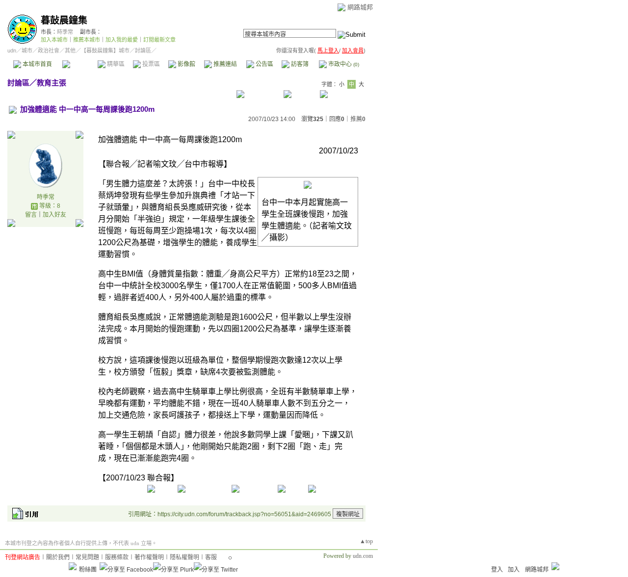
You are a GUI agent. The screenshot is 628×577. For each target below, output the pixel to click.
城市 (27, 50)
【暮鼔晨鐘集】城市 (105, 50)
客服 (211, 557)
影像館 (185, 64)
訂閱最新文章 (159, 40)
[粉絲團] (73, 566)
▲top (366, 541)
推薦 (358, 119)
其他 (70, 50)
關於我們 (58, 557)
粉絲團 (88, 569)
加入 (514, 569)
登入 (497, 569)
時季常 (65, 32)
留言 (31, 214)
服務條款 (117, 557)
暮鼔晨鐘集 (64, 20)
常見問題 (87, 557)
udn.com (363, 555)
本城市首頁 (36, 64)
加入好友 (54, 214)
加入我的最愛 (121, 40)
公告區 (263, 64)
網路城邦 (360, 7)
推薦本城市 (86, 40)
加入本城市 (54, 40)
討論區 (79, 64)
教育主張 (51, 82)
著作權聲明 (149, 557)
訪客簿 (299, 64)
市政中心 (343, 64)
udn (11, 50)
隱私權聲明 (184, 557)
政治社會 (48, 50)
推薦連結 (224, 64)
